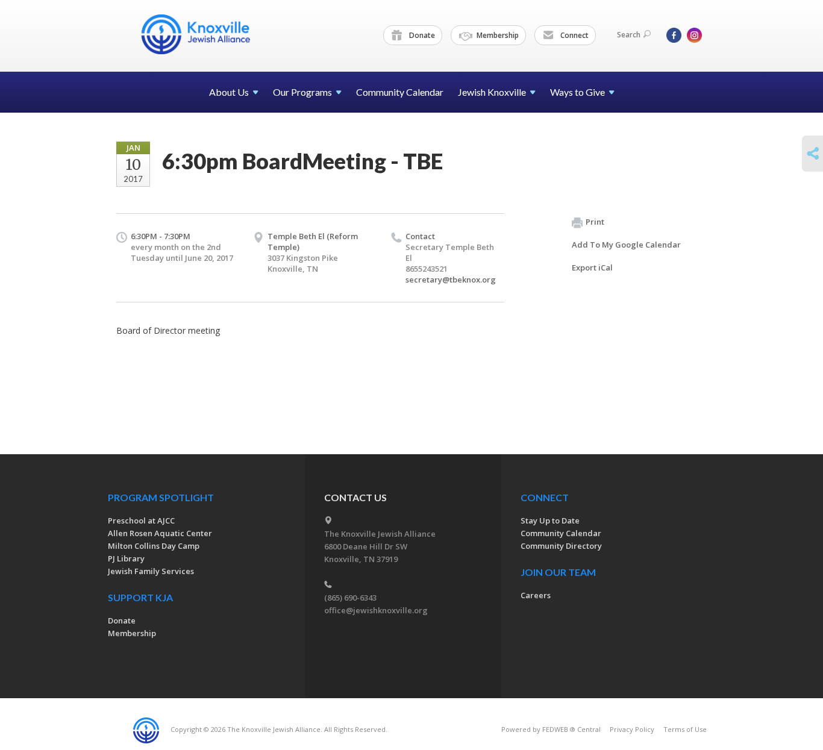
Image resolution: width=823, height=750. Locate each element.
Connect (574, 35)
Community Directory (561, 545)
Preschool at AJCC (141, 520)
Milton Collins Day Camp (153, 545)
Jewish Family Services (151, 571)
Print (595, 221)
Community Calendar (399, 92)
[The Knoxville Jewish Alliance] (204, 34)
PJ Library (126, 558)
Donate (421, 35)
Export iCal (592, 267)
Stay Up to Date (550, 520)
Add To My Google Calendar (626, 244)
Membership (497, 35)
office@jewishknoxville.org (376, 610)
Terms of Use (685, 729)
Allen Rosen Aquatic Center (160, 533)
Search (628, 35)
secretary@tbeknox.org (450, 279)
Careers (536, 595)
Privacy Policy (632, 729)
